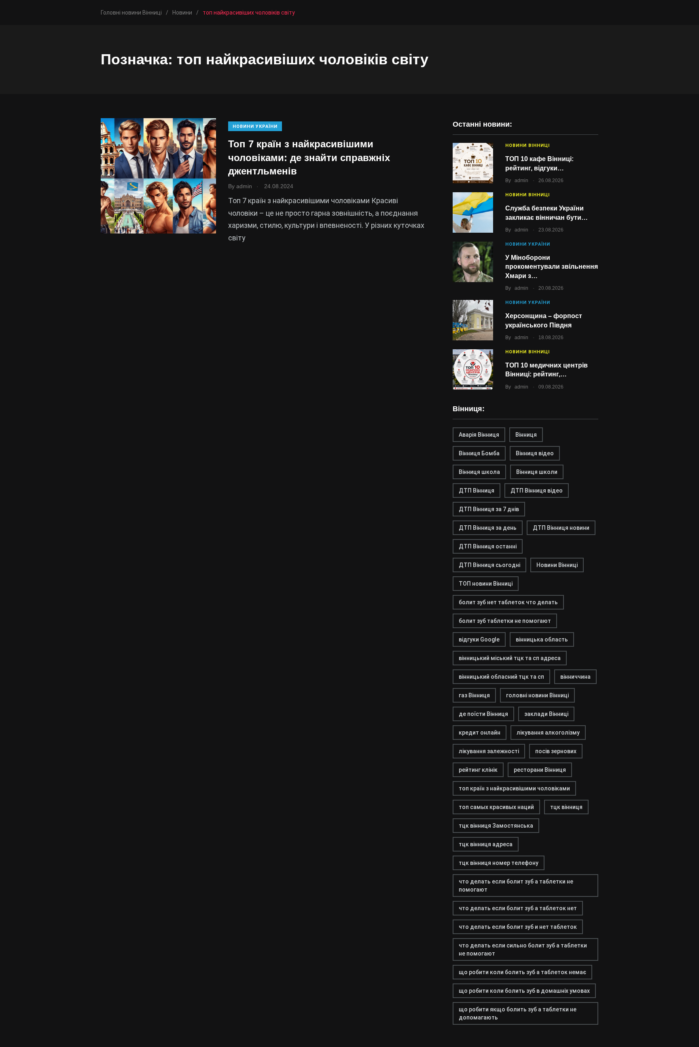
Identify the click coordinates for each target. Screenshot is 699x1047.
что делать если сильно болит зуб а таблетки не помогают (523, 949)
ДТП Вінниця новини (561, 528)
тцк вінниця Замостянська (496, 825)
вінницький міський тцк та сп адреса (510, 658)
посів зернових (555, 751)
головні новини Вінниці (537, 695)
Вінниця (526, 434)
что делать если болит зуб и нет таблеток (518, 927)
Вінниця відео (535, 453)
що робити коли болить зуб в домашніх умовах (524, 991)
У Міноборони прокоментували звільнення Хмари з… (551, 266)
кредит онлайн (479, 732)
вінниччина (575, 676)
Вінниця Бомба (479, 453)
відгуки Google (479, 639)
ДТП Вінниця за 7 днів (489, 509)
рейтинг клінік (478, 770)
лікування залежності (489, 751)
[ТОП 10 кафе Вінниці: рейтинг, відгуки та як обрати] (473, 163)
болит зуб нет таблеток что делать (508, 602)
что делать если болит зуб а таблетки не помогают (516, 885)
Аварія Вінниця (479, 434)
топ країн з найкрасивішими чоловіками (514, 788)
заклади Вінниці (546, 714)
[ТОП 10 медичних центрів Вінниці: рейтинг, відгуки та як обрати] (473, 369)
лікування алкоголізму (548, 732)
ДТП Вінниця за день (488, 528)
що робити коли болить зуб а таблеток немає (522, 972)
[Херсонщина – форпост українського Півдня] (473, 320)
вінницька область (542, 639)
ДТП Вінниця (476, 490)
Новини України (255, 126)
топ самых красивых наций (496, 807)
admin (521, 180)
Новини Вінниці (527, 145)
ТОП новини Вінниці (486, 583)
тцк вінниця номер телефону (498, 863)
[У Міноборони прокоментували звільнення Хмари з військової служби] (473, 262)
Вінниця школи (536, 472)
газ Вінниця (474, 695)
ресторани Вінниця (540, 770)
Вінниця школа (479, 472)
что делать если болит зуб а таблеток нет (518, 908)
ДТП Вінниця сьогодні (489, 565)
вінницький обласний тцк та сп (501, 676)
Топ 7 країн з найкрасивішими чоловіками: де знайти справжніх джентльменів (309, 157)
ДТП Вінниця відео (536, 490)
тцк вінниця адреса (486, 844)
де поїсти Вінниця (483, 714)
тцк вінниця (566, 807)
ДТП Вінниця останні (488, 546)
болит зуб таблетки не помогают (505, 621)
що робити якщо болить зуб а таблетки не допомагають (517, 1013)
